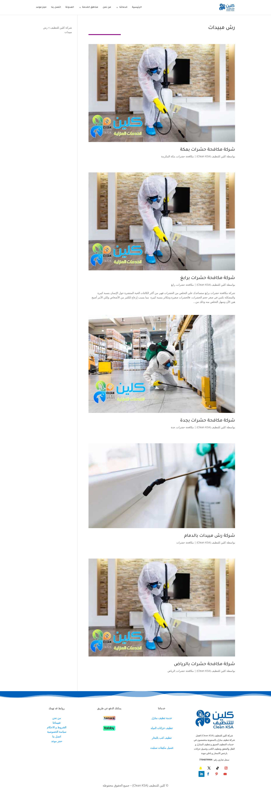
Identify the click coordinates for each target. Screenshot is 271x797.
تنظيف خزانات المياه (162, 728)
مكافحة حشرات (185, 156)
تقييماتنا (57, 722)
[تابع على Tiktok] (217, 768)
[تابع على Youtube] (225, 774)
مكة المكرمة (168, 156)
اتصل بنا (56, 7)
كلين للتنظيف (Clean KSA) (211, 156)
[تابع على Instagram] (226, 768)
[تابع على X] (209, 768)
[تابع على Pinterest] (217, 774)
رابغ (173, 284)
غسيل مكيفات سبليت (161, 747)
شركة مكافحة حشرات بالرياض (204, 664)
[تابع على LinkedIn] (201, 774)
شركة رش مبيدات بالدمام (209, 536)
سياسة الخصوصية (56, 731)
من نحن (107, 7)
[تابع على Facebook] (208, 774)
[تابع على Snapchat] (201, 768)
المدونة (69, 7)
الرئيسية (137, 7)
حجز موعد (41, 7)
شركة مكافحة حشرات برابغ (207, 278)
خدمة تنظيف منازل (162, 718)
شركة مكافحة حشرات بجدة (207, 420)
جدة (173, 427)
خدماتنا (123, 7)
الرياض (171, 671)
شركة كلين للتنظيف (61, 27)
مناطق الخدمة (90, 7)
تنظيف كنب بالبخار (162, 737)
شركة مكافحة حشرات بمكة (207, 150)
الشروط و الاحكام (56, 727)
